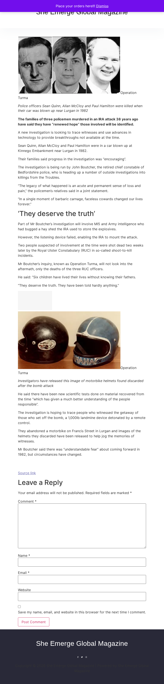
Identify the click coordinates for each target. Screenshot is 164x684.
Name (24, 555)
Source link (27, 473)
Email (23, 572)
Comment (27, 501)
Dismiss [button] (102, 6)
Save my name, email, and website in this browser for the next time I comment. (82, 612)
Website (24, 590)
